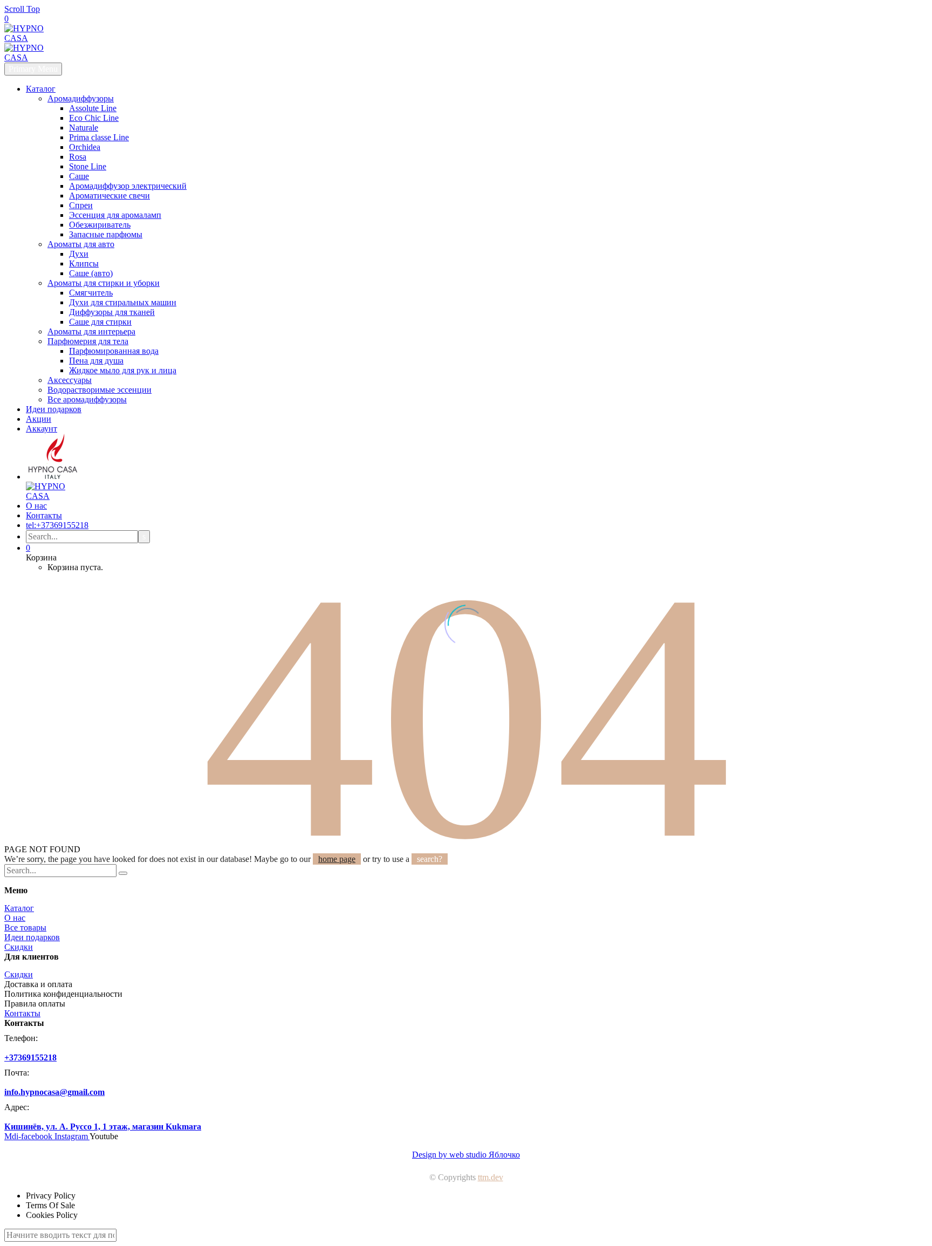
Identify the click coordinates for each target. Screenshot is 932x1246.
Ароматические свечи (109, 195)
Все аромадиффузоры (87, 399)
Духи (78, 253)
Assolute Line (92, 108)
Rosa (77, 156)
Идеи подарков (53, 409)
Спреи (81, 205)
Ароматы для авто (80, 244)
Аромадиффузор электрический (128, 185)
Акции (38, 418)
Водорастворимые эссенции (99, 389)
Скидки (18, 946)
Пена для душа (96, 360)
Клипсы (84, 263)
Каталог (41, 88)
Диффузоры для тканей (112, 312)
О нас (36, 505)
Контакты (44, 515)
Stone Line (87, 166)
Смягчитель (91, 292)
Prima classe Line (99, 137)
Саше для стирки (100, 321)
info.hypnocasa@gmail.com (54, 1092)
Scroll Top (22, 8)
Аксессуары (69, 380)
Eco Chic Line (94, 117)
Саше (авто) (91, 273)
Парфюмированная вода (114, 350)
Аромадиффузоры (80, 98)
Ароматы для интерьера (91, 331)
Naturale (83, 127)
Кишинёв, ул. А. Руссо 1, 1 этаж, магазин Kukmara (102, 1126)
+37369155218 (30, 1057)
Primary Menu (33, 68)
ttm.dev (490, 1177)
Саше (79, 176)
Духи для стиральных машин (122, 302)
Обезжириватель (100, 224)
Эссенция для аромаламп (115, 215)
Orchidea (84, 147)
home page (336, 859)
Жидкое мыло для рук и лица (122, 370)
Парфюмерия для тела (87, 341)
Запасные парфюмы (105, 234)
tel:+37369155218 (57, 525)
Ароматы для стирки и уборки (103, 282)
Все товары (25, 927)
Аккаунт (41, 428)
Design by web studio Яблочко (466, 1154)
